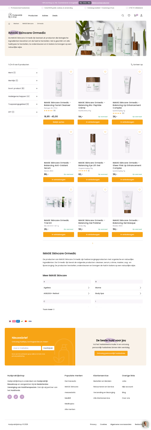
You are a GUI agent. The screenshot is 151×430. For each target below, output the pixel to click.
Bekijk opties (58, 122)
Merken (16, 23)
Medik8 (68, 398)
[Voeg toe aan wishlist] (71, 72)
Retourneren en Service (103, 386)
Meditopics (69, 403)
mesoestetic (70, 392)
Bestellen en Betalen (102, 381)
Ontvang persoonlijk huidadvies (111, 353)
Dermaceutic (70, 381)
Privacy (93, 424)
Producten (33, 15)
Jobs (124, 381)
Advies (45, 15)
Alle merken (70, 409)
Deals (55, 15)
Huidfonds (15, 390)
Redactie (139, 424)
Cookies (103, 424)
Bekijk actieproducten (100, 3)
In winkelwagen (93, 122)
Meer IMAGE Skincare (55, 275)
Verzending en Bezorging (104, 392)
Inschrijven (48, 348)
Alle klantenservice (101, 398)
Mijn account (127, 386)
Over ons (126, 398)
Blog (124, 392)
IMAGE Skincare (28, 23)
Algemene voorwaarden (120, 424)
